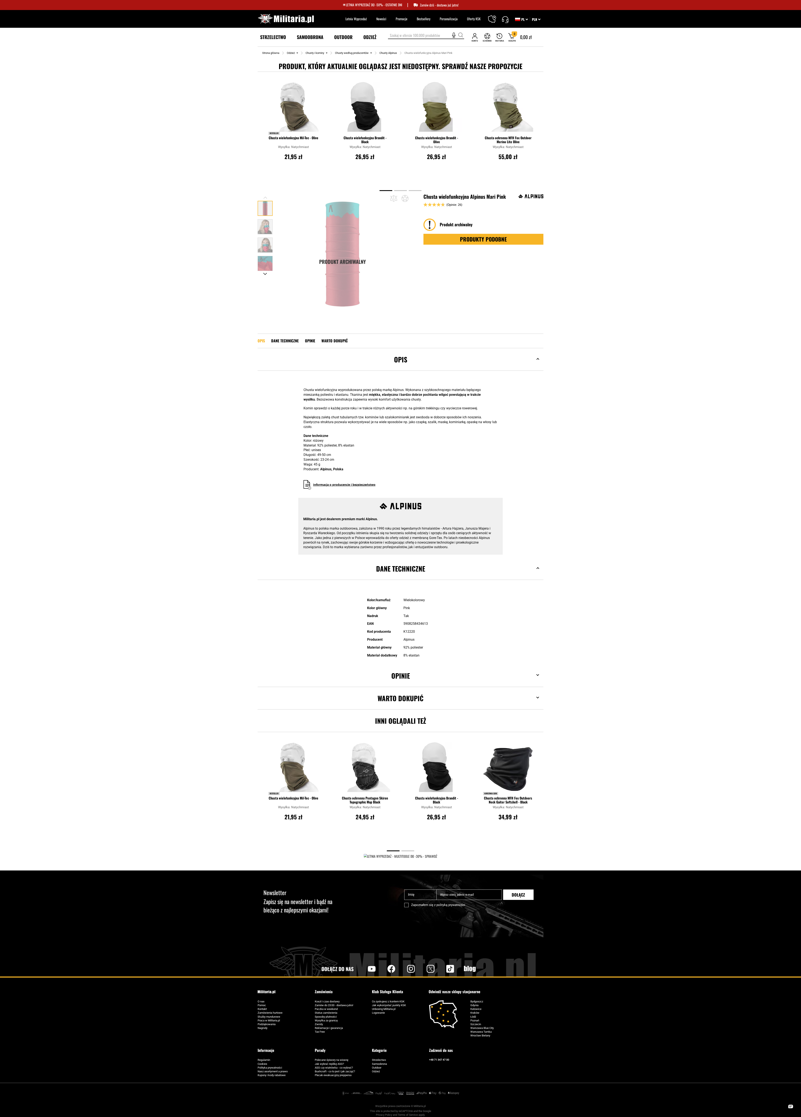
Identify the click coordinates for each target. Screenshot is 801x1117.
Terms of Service (408, 1114)
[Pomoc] (505, 19)
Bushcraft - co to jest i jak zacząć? (335, 1071)
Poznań (474, 1020)
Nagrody (262, 1028)
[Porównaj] (393, 198)
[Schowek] (487, 37)
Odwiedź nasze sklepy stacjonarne (454, 991)
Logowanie (378, 1012)
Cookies (262, 1063)
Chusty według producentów (352, 52)
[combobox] (426, 35)
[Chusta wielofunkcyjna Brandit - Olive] (437, 109)
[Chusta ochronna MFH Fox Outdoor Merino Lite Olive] (508, 109)
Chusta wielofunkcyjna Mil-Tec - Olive (293, 138)
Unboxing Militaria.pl (383, 1009)
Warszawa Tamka (481, 1031)
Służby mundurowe (269, 1016)
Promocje (401, 18)
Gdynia (474, 1005)
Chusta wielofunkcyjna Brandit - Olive (436, 140)
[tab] (400, 366)
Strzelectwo (379, 1059)
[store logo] (286, 19)
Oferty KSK (474, 18)
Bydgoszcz (476, 1001)
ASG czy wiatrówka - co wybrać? (334, 1067)
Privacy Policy (384, 1114)
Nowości (381, 18)
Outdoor (376, 1067)
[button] (536, 19)
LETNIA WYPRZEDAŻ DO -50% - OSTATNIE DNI (374, 5)
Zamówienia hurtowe (270, 1012)
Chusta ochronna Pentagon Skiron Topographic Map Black (365, 800)
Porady (320, 1050)
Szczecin (475, 1024)
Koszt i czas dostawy (327, 1001)
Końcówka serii (490, 793)
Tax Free (320, 1031)
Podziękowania (267, 1024)
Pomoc (262, 1005)
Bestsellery (423, 18)
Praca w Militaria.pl (269, 1020)
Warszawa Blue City (482, 1028)
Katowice (475, 1009)
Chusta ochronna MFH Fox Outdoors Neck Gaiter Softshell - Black (508, 800)
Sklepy (494, 16)
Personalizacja (449, 18)
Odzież (291, 52)
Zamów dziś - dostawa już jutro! (439, 5)
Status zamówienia (326, 1012)
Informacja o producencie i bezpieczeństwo (344, 485)
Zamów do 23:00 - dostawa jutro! (334, 1005)
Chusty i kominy (315, 52)
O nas (261, 1001)
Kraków (474, 1012)
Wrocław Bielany (480, 1035)
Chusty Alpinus (388, 52)
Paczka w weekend (326, 1009)
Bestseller (274, 133)
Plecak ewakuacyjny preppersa (333, 1075)
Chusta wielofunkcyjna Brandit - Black (365, 140)
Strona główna (270, 52)
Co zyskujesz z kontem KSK (388, 1001)
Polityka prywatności (270, 1067)
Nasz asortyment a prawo (273, 1071)
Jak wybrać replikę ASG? (329, 1063)
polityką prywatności (450, 905)
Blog (469, 968)
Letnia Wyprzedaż (356, 18)
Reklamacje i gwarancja (329, 1028)
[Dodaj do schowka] (405, 198)
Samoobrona (379, 1063)
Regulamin (264, 1059)
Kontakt (262, 1009)
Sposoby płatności (326, 1016)
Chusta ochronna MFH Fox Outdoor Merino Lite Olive (508, 140)
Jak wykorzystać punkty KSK (389, 1005)
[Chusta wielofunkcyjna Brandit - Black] (365, 109)
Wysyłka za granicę (326, 1020)
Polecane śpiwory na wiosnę (331, 1059)
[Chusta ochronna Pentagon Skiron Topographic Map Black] (365, 769)
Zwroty (319, 1024)
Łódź (473, 1016)
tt (443, 968)
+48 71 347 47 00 (439, 1059)
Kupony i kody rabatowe (272, 1075)
